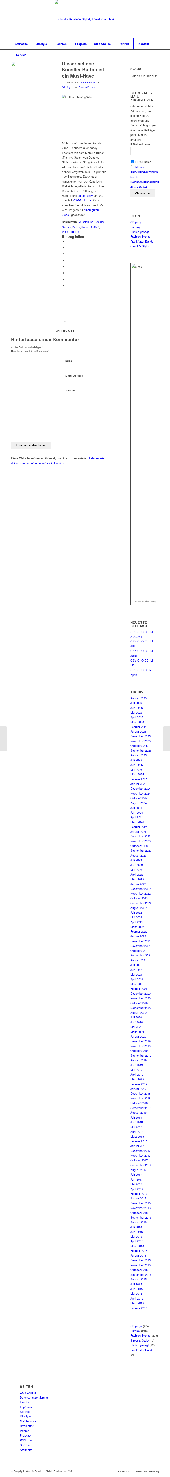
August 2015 (138, 1279)
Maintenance (28, 1421)
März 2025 (137, 774)
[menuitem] (21, 43)
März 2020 (137, 1032)
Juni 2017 (136, 1179)
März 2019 (137, 1079)
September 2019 (140, 1055)
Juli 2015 (136, 1284)
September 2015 (140, 1274)
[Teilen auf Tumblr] (67, 266)
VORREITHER (82, 200)
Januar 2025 (138, 784)
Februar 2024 (138, 827)
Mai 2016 (136, 1236)
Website (70, 390)
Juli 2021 (136, 965)
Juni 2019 (136, 1065)
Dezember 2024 (140, 788)
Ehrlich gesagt (139, 232)
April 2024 (136, 817)
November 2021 (140, 946)
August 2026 (138, 698)
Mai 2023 (136, 869)
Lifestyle (25, 1416)
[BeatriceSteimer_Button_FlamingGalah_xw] (31, 82)
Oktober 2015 (139, 1270)
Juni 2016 (136, 1232)
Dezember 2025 (140, 736)
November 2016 (140, 1208)
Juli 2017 (136, 1174)
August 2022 (138, 908)
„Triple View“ (85, 195)
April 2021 (136, 979)
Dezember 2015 (140, 1260)
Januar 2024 (138, 831)
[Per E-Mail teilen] (67, 285)
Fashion (25, 1402)
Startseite (26, 1450)
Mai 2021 (136, 974)
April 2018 (136, 1131)
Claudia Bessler (87, 87)
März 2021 (137, 984)
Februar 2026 (138, 727)
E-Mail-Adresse (75, 375)
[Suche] (149, 54)
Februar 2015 (138, 1308)
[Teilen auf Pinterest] (67, 254)
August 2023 (138, 855)
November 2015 (140, 1265)
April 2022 (136, 922)
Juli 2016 (136, 1227)
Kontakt (25, 1411)
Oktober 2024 (139, 798)
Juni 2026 (136, 708)
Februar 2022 (138, 931)
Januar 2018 (138, 1146)
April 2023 (136, 874)
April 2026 (136, 717)
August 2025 (138, 755)
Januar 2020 (138, 1036)
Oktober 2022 (139, 898)
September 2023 (140, 850)
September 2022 (140, 903)
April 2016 (136, 1241)
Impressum (27, 1407)
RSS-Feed (26, 1440)
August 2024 (138, 803)
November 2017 (140, 1155)
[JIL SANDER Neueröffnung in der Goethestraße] (3, 738)
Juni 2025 (136, 765)
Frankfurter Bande (141, 241)
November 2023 (140, 841)
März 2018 (137, 1136)
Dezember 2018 (140, 1093)
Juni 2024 (136, 812)
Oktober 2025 (139, 745)
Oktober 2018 (139, 1103)
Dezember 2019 (140, 1041)
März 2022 (137, 927)
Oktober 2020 (139, 1003)
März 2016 (137, 1246)
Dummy (135, 227)
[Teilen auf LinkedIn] (67, 260)
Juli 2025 (136, 760)
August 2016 (138, 1222)
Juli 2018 (136, 1117)
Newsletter (26, 1426)
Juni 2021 (136, 970)
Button (76, 227)
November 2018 (140, 1098)
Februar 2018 (138, 1141)
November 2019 (140, 1046)
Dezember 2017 (140, 1151)
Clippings (66, 87)
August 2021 (138, 960)
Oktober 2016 (139, 1213)
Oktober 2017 (139, 1160)
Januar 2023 (138, 884)
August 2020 (138, 1012)
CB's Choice (143, 162)
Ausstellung (86, 222)
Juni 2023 (136, 865)
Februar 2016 (138, 1250)
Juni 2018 (136, 1122)
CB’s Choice (28, 1392)
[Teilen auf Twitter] (67, 248)
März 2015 (137, 1303)
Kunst (84, 227)
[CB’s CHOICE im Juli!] (166, 738)
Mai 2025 (136, 769)
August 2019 (138, 1060)
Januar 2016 (138, 1255)
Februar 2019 (138, 1084)
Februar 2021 (138, 988)
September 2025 (140, 750)
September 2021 (140, 955)
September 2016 (140, 1217)
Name (69, 360)
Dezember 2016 (140, 1203)
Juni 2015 (136, 1289)
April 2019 (136, 1074)
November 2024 (140, 793)
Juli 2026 (136, 703)
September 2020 (140, 1008)
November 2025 (140, 741)
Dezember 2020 (140, 993)
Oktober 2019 (139, 1050)
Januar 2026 (138, 731)
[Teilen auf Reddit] (67, 279)
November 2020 (140, 998)
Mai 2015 (136, 1293)
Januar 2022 (138, 936)
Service (25, 1445)
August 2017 (138, 1170)
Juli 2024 (136, 807)
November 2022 (140, 893)
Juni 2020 (136, 1022)
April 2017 (136, 1189)
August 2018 (138, 1112)
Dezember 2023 (140, 836)
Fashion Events (140, 236)
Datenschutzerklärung (34, 1397)
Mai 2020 (136, 1027)
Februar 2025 (138, 779)
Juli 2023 (136, 860)
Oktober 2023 (139, 846)
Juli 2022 (136, 912)
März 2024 (137, 822)
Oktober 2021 (139, 950)
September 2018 (140, 1108)
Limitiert (94, 227)
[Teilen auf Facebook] (67, 241)
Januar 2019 (138, 1089)
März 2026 (137, 722)
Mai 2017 (136, 1184)
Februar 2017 (138, 1193)
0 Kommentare (87, 82)
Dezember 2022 (140, 889)
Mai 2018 (136, 1127)
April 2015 (136, 1298)
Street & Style (139, 246)
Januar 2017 (138, 1198)
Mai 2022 (136, 917)
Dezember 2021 (140, 941)
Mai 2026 (136, 712)
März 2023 (137, 879)
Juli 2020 (136, 1017)
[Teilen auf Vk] (67, 273)
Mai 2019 (136, 1069)
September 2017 (140, 1165)
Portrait (24, 1431)
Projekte (25, 1435)
